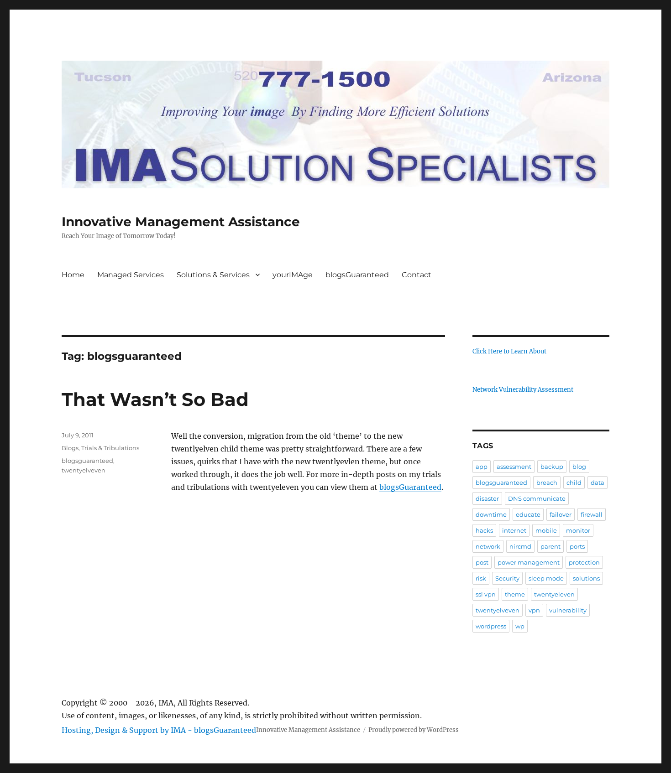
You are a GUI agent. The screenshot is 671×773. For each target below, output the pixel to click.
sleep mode (546, 578)
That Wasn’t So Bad (155, 399)
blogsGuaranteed (357, 274)
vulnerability (568, 610)
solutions (586, 578)
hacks (484, 530)
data (597, 482)
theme (515, 594)
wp (519, 626)
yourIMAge (293, 274)
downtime (491, 514)
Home (73, 274)
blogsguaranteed (87, 460)
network (488, 546)
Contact (416, 274)
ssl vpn (486, 594)
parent (550, 546)
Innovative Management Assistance (181, 221)
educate (528, 514)
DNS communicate (537, 498)
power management (529, 562)
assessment (514, 466)
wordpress (491, 626)
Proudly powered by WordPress (413, 730)
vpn (534, 610)
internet (514, 530)
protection (584, 562)
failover (560, 514)
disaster (487, 498)
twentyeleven (554, 594)
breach (546, 482)
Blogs (70, 447)
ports (577, 546)
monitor (578, 530)
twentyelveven (83, 470)
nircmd (520, 546)
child (574, 482)
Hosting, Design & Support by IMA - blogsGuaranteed (159, 730)
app (482, 466)
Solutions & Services (213, 274)
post (482, 562)
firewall (592, 514)
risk (481, 578)
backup (551, 466)
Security (507, 578)
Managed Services (130, 274)
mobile (546, 530)
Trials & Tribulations (110, 447)
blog (579, 466)
